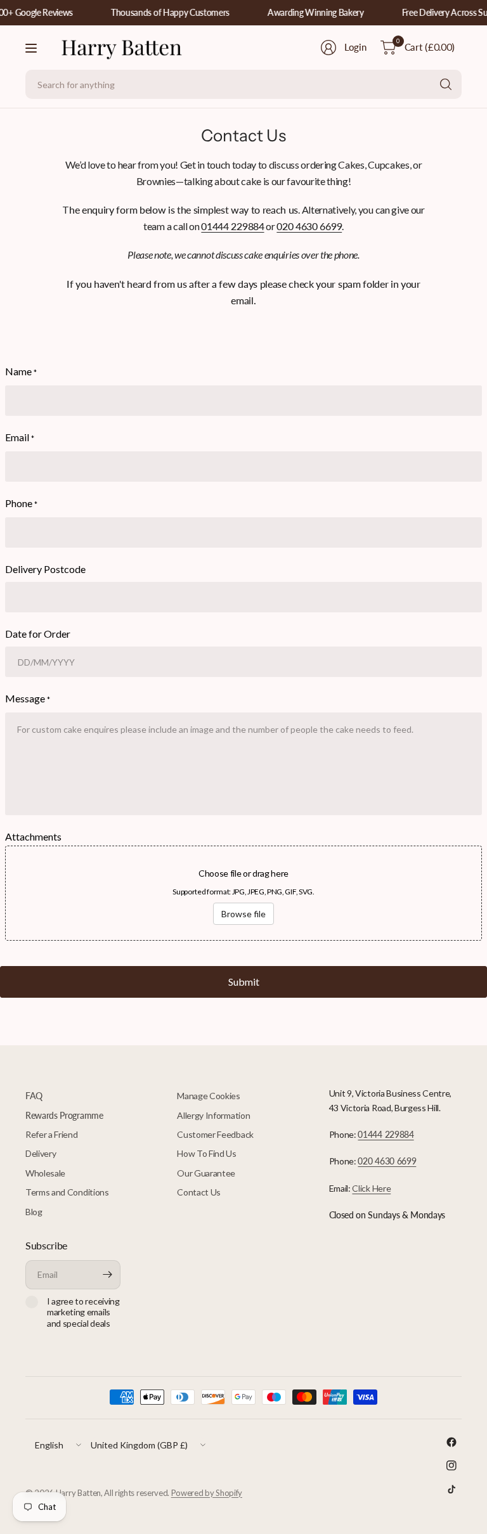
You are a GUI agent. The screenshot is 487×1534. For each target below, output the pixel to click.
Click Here (371, 1188)
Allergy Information (213, 1115)
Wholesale (45, 1173)
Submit (243, 982)
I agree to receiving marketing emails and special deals (83, 1312)
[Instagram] (451, 1465)
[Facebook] (451, 1442)
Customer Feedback (215, 1134)
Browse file (243, 913)
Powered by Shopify (206, 1493)
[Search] (446, 84)
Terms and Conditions (67, 1192)
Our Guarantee (206, 1173)
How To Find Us (207, 1153)
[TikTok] (451, 1489)
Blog (33, 1211)
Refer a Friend (51, 1134)
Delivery (40, 1153)
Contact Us (199, 1192)
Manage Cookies (208, 1095)
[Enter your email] (107, 1274)
